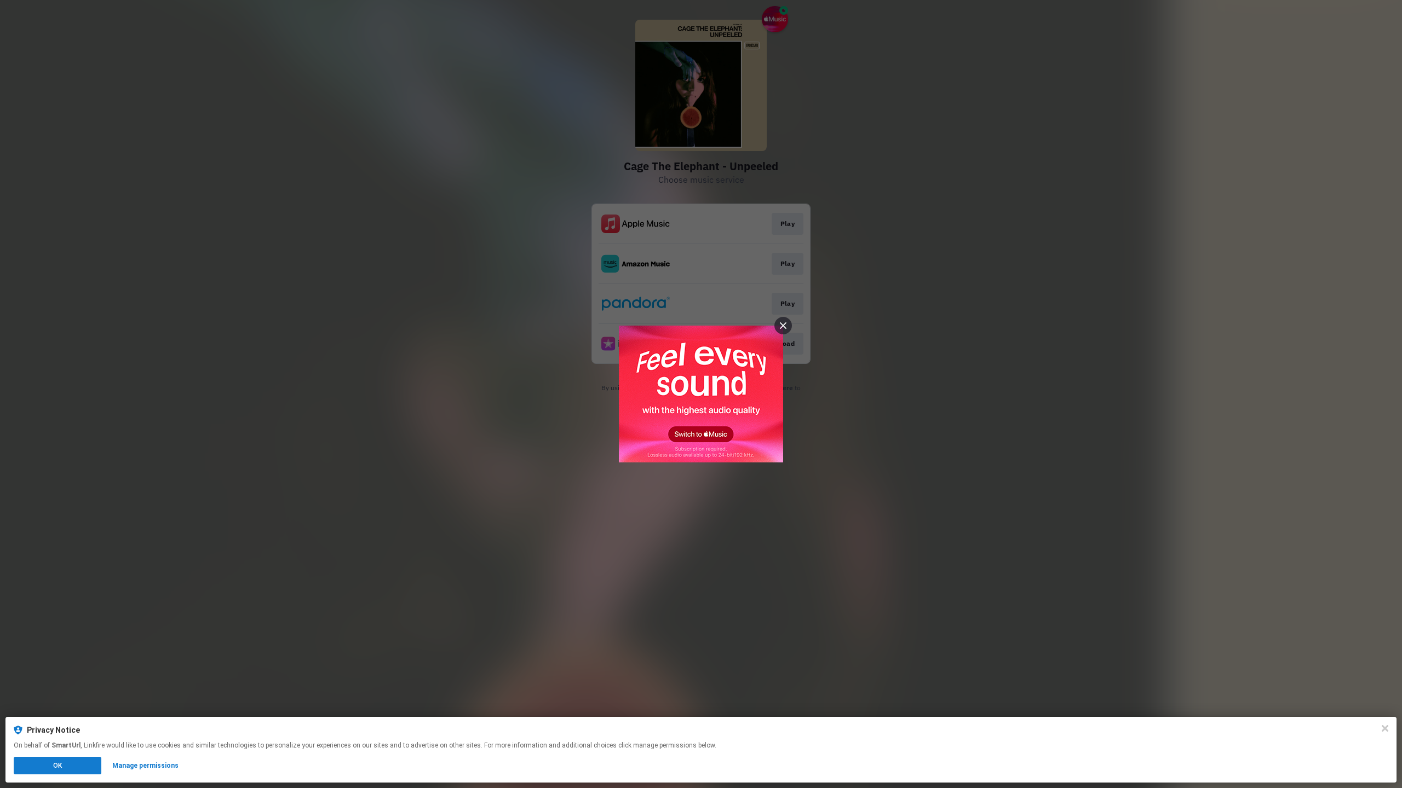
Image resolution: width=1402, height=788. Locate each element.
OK (57, 765)
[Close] (1385, 728)
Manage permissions (145, 765)
